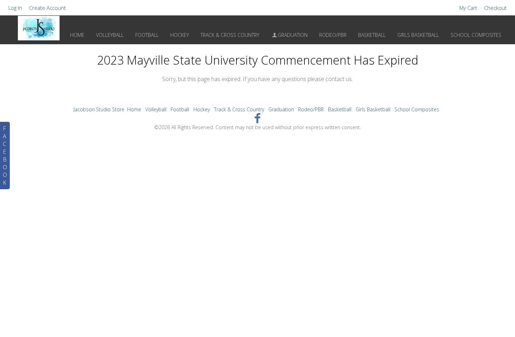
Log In (15, 7)
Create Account (47, 7)
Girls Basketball (418, 35)
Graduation (293, 35)
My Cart (469, 7)
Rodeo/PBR (332, 35)
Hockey (179, 35)
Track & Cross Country (229, 35)
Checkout (495, 7)
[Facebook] (258, 117)
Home (77, 35)
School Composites (476, 35)
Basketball (372, 35)
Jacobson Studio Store (99, 109)
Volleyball (110, 35)
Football (147, 35)
